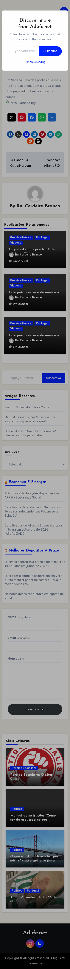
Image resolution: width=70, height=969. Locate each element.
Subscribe (50, 51)
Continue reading (35, 62)
